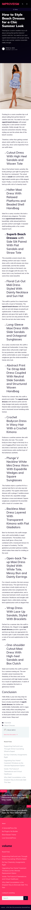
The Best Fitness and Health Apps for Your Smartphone (14, 811)
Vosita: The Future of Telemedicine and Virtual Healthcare (13, 771)
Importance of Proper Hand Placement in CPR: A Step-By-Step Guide (15, 797)
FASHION (7, 723)
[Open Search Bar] (22, 4)
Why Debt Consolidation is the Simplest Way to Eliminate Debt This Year (15, 779)
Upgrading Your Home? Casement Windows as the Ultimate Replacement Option (14, 763)
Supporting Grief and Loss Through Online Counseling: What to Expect (14, 748)
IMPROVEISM (10, 4)
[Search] (25, 898)
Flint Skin (9, 907)
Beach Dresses (9, 725)
